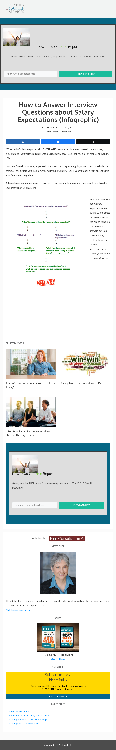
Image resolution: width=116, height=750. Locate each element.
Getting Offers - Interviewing (58, 132)
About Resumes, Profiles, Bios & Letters (29, 715)
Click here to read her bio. (19, 610)
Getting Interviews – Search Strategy (28, 719)
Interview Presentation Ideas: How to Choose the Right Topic (29, 433)
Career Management (19, 711)
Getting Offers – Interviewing (24, 723)
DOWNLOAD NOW (86, 74)
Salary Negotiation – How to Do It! (83, 383)
